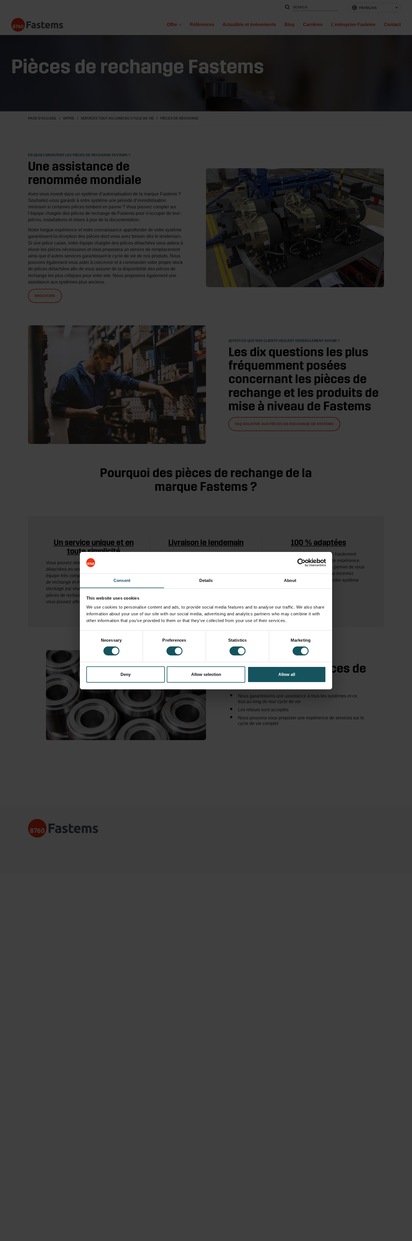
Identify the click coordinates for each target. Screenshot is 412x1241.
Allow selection (206, 674)
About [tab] (290, 580)
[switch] (174, 650)
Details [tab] (206, 580)
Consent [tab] (122, 580)
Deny (126, 674)
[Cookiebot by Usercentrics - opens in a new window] (301, 562)
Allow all (286, 674)
